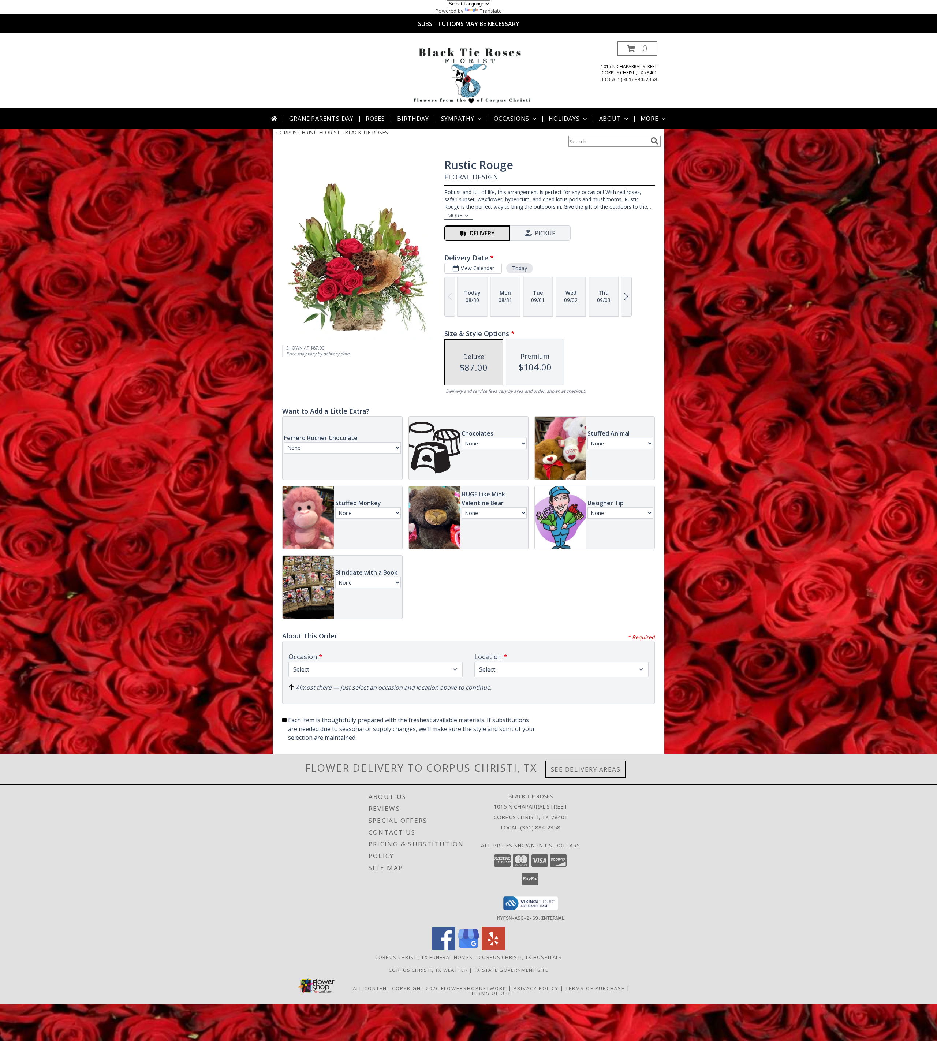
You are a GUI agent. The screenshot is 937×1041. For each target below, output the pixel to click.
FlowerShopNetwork (474, 988)
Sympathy (457, 119)
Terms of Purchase (595, 988)
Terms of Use (491, 993)
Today (519, 268)
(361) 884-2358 (639, 79)
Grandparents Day (321, 119)
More (649, 119)
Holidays (564, 119)
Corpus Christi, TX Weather (428, 970)
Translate (490, 10)
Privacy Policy (536, 988)
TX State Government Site (511, 970)
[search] (654, 141)
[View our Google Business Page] (468, 948)
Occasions (511, 119)
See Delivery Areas (586, 769)
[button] (637, 48)
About (610, 119)
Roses (375, 119)
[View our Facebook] (443, 948)
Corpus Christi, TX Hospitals (520, 957)
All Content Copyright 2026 (396, 988)
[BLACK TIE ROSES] (470, 74)
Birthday (413, 119)
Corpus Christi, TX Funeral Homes (424, 957)
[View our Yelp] (493, 948)
